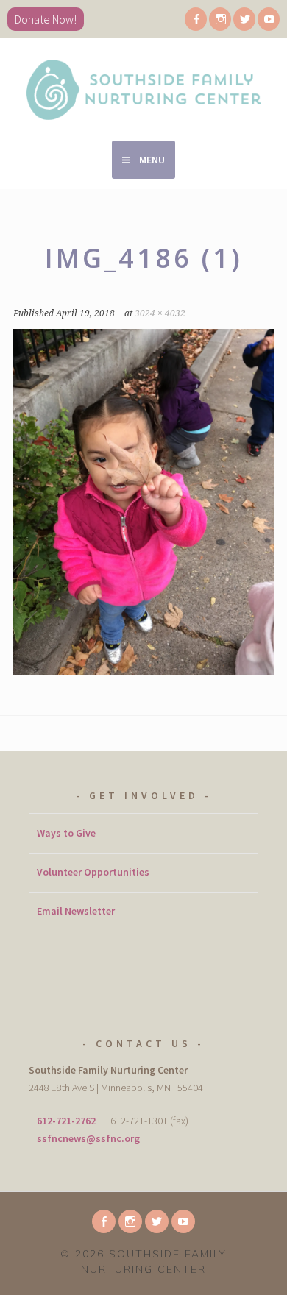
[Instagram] (220, 19)
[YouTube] (269, 19)
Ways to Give (66, 833)
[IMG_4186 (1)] (143, 671)
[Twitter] (244, 19)
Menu (152, 159)
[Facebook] (196, 19)
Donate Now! (46, 19)
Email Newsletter (76, 911)
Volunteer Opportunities (93, 872)
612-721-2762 (66, 1120)
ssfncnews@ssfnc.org (88, 1138)
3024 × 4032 (160, 313)
